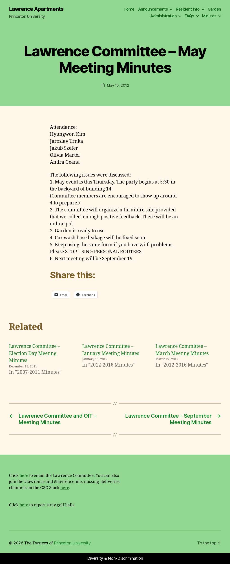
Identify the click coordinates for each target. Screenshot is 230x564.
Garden (214, 9)
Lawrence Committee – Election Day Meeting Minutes (34, 353)
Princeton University (72, 543)
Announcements (153, 9)
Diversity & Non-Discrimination (115, 558)
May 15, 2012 (118, 85)
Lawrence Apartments (36, 9)
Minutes (209, 16)
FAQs (189, 16)
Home (129, 9)
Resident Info (188, 9)
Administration (163, 16)
